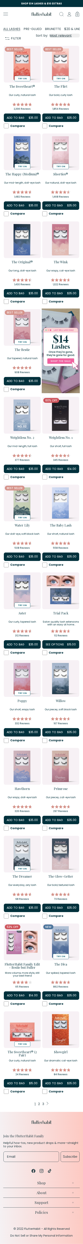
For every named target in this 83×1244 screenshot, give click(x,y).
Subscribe (70, 1156)
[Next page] (47, 1104)
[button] (15, 14)
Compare (17, 126)
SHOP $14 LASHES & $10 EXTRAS (41, 3)
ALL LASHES (11, 29)
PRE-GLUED (33, 29)
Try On (22, 78)
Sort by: (42, 35)
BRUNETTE (53, 29)
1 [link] (35, 1104)
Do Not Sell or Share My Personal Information (41, 1236)
